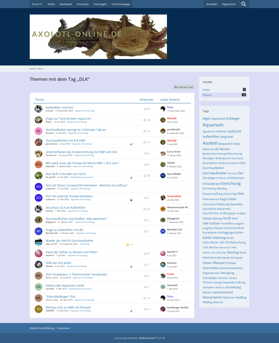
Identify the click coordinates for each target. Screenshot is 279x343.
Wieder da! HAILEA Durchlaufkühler (69, 241)
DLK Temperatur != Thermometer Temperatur (76, 274)
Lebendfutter (211, 242)
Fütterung (223, 204)
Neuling (232, 252)
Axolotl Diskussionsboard (81, 177)
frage (223, 199)
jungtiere (208, 228)
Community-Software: (139, 338)
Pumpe (231, 263)
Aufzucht (234, 131)
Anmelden (211, 4)
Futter (231, 199)
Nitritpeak (236, 257)
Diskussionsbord (229, 163)
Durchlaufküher (213, 168)
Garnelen (236, 204)
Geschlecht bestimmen (217, 209)
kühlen (239, 232)
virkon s (220, 287)
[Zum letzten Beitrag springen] (162, 108)
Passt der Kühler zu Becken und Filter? (72, 252)
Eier (240, 173)
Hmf (235, 218)
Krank (228, 228)
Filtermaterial (211, 199)
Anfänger (233, 118)
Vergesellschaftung (233, 282)
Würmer (218, 302)
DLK (242, 163)
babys (236, 143)
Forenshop (84, 244)
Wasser (207, 292)
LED (221, 242)
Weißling (241, 297)
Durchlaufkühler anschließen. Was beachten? (76, 219)
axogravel (226, 137)
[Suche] (243, 4)
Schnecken (210, 278)
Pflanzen (218, 263)
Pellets (207, 263)
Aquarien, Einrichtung (84, 110)
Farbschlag (230, 194)
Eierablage (209, 178)
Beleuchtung (234, 153)
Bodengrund (223, 158)
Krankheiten (210, 232)
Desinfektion (210, 163)
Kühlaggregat (226, 232)
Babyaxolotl (225, 143)
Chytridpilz (237, 158)
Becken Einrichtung (214, 153)
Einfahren (221, 177)
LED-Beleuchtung (235, 242)
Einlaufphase (211, 184)
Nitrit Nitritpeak (219, 257)
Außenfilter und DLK (59, 107)
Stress (233, 278)
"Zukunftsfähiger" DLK (60, 296)
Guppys (241, 213)
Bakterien (208, 149)
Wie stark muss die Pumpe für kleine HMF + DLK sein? (82, 163)
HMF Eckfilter (211, 223)
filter (241, 193)
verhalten (208, 287)
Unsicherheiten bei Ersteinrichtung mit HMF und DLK (81, 152)
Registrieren (229, 4)
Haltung (217, 218)
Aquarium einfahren (215, 131)
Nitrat (242, 252)
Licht (205, 247)
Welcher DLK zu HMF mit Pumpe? (68, 307)
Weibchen (229, 297)
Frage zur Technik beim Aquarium (68, 118)
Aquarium (213, 125)
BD (217, 149)
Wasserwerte (212, 297)
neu (234, 247)
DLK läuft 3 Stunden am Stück (66, 174)
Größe (223, 213)
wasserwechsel (222, 292)
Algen (207, 118)
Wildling (207, 302)
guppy (232, 213)
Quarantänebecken (231, 268)
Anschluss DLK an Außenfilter (66, 207)
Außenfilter (211, 136)
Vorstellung (233, 287)
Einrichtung (231, 183)
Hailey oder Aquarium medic (65, 285)
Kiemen (219, 228)
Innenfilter (227, 223)
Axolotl (210, 143)
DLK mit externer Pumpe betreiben (69, 196)
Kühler (207, 237)
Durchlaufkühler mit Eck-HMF (65, 140)
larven (230, 238)
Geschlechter (211, 213)
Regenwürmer (211, 273)
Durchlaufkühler (215, 173)
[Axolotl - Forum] (139, 37)
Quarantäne (211, 268)
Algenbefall (218, 118)
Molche (213, 247)
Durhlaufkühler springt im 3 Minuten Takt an (76, 130)
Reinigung (227, 273)
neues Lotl (209, 252)
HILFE (226, 218)
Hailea (207, 218)
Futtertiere (209, 204)
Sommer (223, 278)
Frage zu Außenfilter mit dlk (64, 230)
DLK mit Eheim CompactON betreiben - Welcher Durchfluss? (87, 185)
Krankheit (238, 228)
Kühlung (219, 237)
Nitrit (206, 257)
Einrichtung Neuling (215, 188)
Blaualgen (209, 158)
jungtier (239, 223)
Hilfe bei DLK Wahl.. (59, 263)
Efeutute (232, 173)
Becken (225, 149)
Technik (207, 282)
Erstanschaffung (213, 194)
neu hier (221, 252)
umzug (217, 282)
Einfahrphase (236, 178)
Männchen (225, 247)
